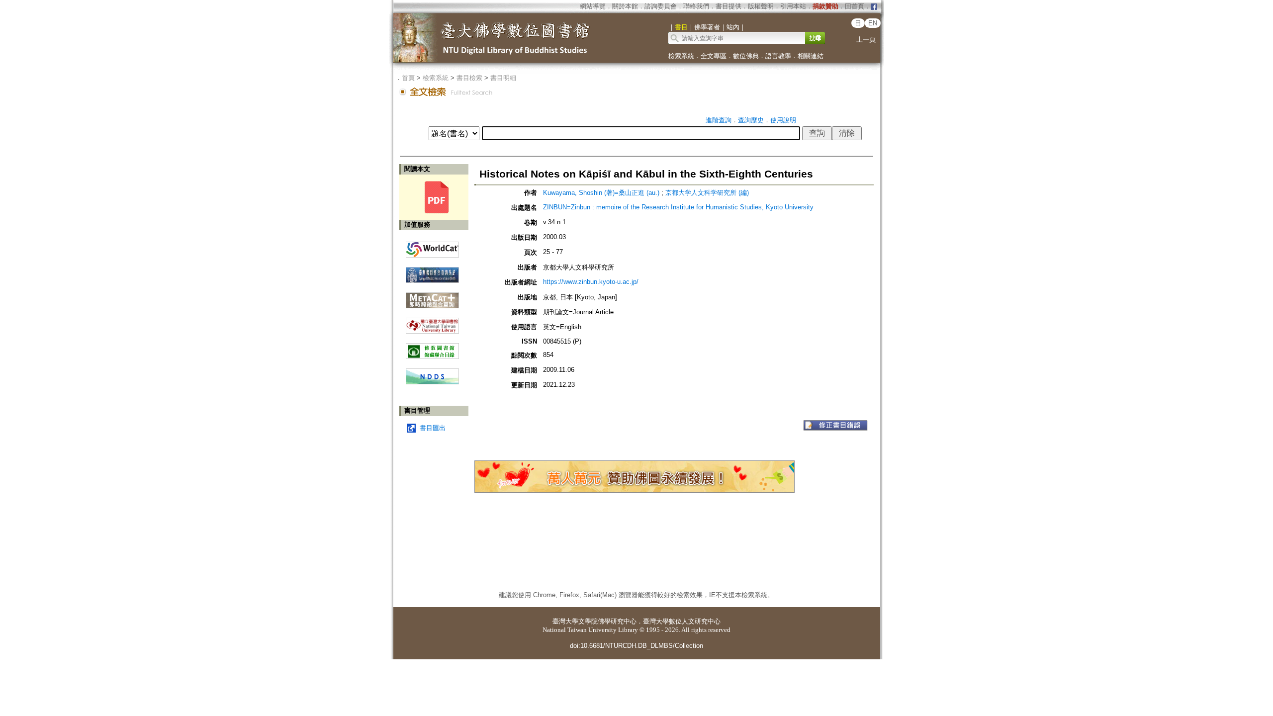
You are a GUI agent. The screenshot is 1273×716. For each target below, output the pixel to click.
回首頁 (854, 6)
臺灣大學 (565, 621)
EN (872, 23)
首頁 (408, 78)
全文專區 (714, 56)
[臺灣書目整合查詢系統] (432, 271)
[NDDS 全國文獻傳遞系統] (432, 382)
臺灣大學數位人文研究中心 (682, 621)
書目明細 (503, 78)
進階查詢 (718, 120)
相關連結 (810, 56)
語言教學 (778, 56)
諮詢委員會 (660, 6)
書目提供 (728, 6)
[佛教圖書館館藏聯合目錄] (432, 347)
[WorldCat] (432, 247)
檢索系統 (681, 56)
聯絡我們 (696, 6)
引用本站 (793, 6)
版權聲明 (761, 6)
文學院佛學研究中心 (607, 621)
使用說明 (783, 120)
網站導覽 (593, 6)
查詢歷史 (751, 120)
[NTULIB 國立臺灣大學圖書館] (432, 322)
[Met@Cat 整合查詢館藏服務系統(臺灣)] (432, 296)
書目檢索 (469, 78)
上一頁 (866, 39)
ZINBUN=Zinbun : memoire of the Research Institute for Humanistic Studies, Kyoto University (678, 207)
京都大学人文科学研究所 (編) (707, 192)
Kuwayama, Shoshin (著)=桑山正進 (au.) (601, 192)
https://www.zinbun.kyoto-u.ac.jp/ (590, 281)
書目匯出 (433, 428)
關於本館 (625, 6)
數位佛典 (746, 56)
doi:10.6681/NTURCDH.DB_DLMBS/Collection (636, 645)
